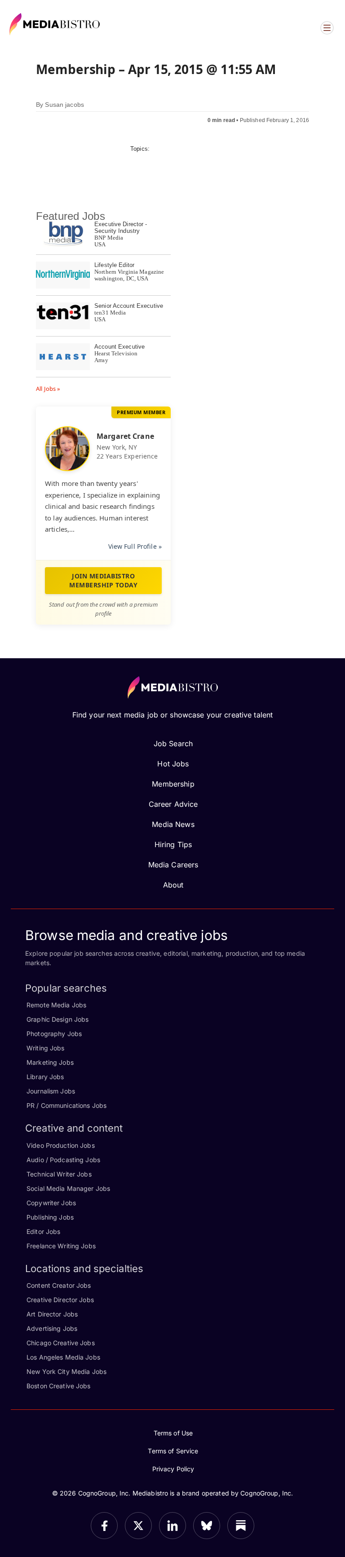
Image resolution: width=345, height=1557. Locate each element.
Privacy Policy (173, 1469)
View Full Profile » (135, 546)
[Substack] (240, 1525)
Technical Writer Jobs (59, 1174)
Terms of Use (173, 1433)
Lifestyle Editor (114, 265)
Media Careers (173, 864)
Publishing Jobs (50, 1217)
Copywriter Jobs (51, 1203)
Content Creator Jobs (59, 1285)
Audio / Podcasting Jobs (63, 1159)
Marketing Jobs (50, 1062)
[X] (138, 1525)
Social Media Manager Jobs (68, 1188)
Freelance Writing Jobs (61, 1246)
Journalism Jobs (51, 1091)
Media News (173, 824)
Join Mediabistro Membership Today (103, 580)
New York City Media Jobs (66, 1371)
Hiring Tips (173, 844)
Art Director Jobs (52, 1314)
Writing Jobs (46, 1048)
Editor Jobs (43, 1231)
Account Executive (119, 346)
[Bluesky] (206, 1525)
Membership (173, 783)
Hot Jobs (173, 763)
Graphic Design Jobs (57, 1019)
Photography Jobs (54, 1033)
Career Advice (173, 804)
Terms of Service (173, 1451)
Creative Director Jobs (60, 1299)
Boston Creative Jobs (59, 1386)
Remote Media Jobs (56, 1005)
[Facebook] (104, 1525)
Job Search (173, 743)
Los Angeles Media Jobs (63, 1357)
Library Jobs (45, 1076)
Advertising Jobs (52, 1328)
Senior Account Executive (128, 305)
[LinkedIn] (172, 1525)
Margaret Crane (125, 436)
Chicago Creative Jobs (61, 1343)
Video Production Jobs (61, 1145)
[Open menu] (327, 28)
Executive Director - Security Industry (120, 227)
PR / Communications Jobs (66, 1105)
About (173, 884)
